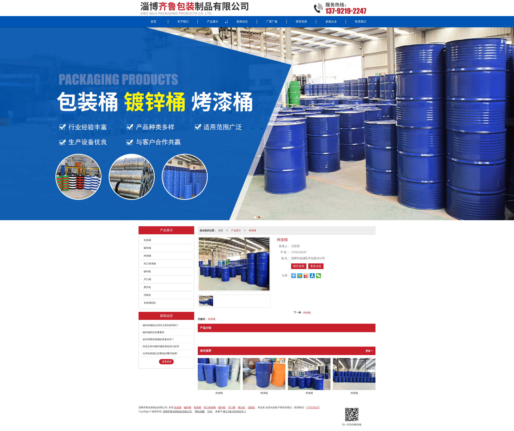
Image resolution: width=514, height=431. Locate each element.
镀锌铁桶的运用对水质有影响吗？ (161, 325)
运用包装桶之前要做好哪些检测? (160, 353)
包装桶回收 (150, 302)
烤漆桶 (252, 230)
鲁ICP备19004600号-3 (234, 411)
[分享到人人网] (312, 275)
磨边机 (147, 287)
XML (210, 411)
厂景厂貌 (271, 21)
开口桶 (147, 279)
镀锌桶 (147, 248)
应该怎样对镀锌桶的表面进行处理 (161, 346)
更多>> (369, 350)
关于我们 (183, 21)
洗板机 (147, 295)
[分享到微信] (318, 275)
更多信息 (315, 266)
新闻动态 (242, 21)
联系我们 (360, 21)
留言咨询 (298, 266)
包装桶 (147, 240)
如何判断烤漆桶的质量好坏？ (158, 339)
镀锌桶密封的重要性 (153, 332)
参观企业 (331, 21)
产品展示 (212, 21)
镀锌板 (147, 271)
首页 (153, 21)
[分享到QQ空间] (299, 275)
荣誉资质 (301, 21)
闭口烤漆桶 (150, 263)
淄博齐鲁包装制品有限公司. (177, 411)
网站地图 (200, 411)
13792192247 (313, 407)
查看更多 (167, 361)
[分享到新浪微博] (306, 275)
